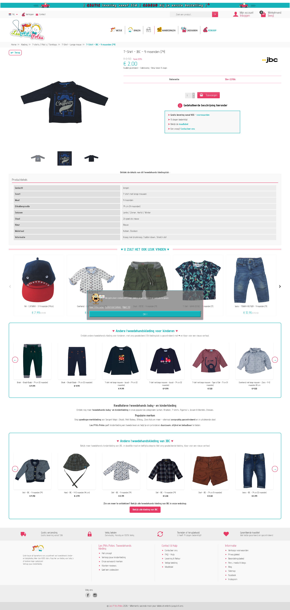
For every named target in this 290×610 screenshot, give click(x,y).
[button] (15, 52)
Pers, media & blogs (237, 562)
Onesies (209, 409)
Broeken (167, 409)
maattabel (183, 124)
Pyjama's (184, 409)
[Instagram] (95, 595)
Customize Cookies (113, 307)
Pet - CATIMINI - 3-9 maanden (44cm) (38, 306)
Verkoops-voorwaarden (238, 550)
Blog (230, 566)
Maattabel (169, 566)
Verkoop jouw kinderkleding (114, 557)
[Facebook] (87, 595)
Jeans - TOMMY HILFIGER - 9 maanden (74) (251, 306)
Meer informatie (96, 307)
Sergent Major (111, 419)
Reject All (126, 307)
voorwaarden (203, 114)
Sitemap (231, 570)
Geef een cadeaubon (110, 569)
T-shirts (175, 409)
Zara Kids (148, 419)
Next (275, 360)
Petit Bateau (130, 419)
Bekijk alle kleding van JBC (145, 509)
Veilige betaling (171, 562)
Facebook (232, 575)
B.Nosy (140, 419)
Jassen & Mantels (197, 409)
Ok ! (145, 314)
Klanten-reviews (109, 565)
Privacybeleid (234, 554)
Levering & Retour (172, 558)
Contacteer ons (188, 128)
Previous (15, 360)
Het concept (107, 553)
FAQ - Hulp (169, 554)
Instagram (232, 579)
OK (215, 14)
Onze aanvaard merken (112, 561)
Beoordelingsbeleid (236, 558)
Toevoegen (211, 95)
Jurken (159, 409)
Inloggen (245, 15)
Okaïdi (121, 419)
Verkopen (30, 14)
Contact (42, 14)
